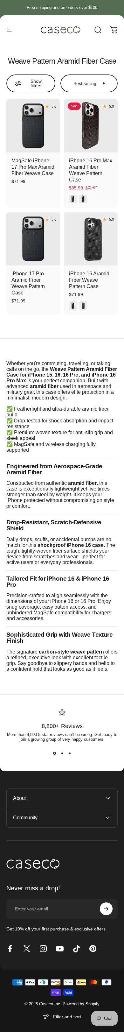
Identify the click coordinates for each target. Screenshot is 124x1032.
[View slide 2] (62, 753)
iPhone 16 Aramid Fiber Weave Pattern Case (89, 280)
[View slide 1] (54, 753)
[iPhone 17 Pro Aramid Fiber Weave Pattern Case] (33, 238)
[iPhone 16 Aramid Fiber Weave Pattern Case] (91, 238)
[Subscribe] (106, 908)
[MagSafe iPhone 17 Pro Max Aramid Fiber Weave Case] (33, 125)
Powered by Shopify (81, 1003)
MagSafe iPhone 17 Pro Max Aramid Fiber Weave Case (32, 167)
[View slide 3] (69, 753)
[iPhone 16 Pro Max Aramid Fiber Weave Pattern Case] (91, 125)
